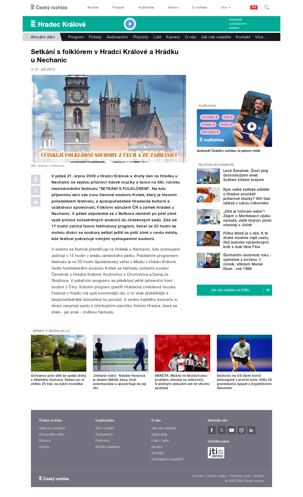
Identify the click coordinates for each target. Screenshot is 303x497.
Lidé (157, 37)
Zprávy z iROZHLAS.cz (51, 331)
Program (118, 7)
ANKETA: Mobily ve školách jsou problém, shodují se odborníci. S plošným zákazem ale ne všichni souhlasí (182, 382)
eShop (44, 447)
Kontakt (243, 37)
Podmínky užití (240, 476)
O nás (190, 37)
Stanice (173, 7)
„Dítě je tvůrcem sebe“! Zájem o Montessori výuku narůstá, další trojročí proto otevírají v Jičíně (247, 218)
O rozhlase (199, 7)
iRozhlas (93, 7)
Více (261, 37)
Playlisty (140, 37)
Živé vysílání (208, 132)
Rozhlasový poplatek (167, 459)
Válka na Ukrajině (52, 428)
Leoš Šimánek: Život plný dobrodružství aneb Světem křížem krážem (245, 175)
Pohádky (206, 124)
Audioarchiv (238, 23)
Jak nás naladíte (216, 37)
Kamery (234, 28)
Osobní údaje (216, 476)
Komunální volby (52, 434)
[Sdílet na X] (35, 190)
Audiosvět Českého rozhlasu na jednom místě (228, 150)
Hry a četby (208, 117)
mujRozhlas (146, 7)
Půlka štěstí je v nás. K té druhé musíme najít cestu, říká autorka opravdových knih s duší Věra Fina (246, 240)
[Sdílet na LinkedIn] (35, 201)
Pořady (95, 37)
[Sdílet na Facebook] (35, 179)
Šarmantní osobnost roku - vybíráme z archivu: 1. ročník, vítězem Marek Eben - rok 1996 (247, 262)
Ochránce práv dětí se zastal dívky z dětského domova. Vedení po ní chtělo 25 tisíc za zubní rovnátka (58, 380)
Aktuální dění (43, 37)
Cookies (197, 476)
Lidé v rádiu (160, 441)
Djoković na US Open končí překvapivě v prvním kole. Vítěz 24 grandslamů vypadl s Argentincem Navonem (244, 382)
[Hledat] (266, 7)
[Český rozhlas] (49, 7)
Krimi (226, 117)
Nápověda (159, 434)
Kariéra (157, 447)
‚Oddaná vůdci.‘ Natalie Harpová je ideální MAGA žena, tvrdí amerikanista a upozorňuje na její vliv (119, 382)
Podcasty (102, 441)
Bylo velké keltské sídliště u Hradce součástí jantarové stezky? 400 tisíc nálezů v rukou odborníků (247, 196)
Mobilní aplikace (107, 447)
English (259, 476)
